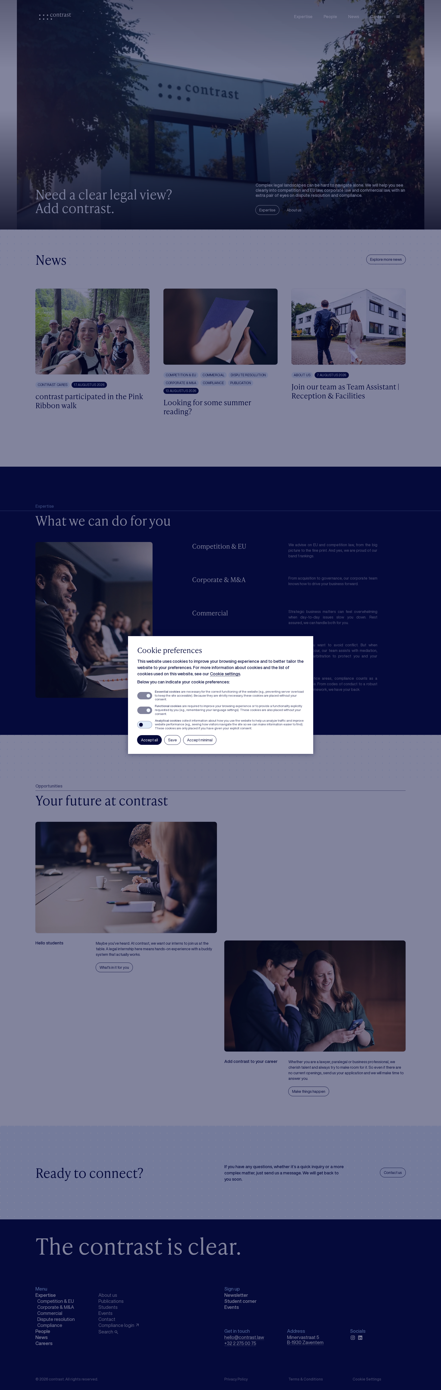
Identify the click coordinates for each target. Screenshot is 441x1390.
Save (172, 740)
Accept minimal (200, 740)
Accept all (149, 740)
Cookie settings (225, 674)
